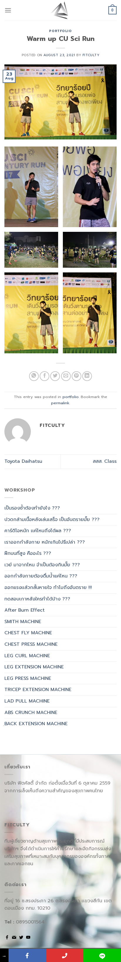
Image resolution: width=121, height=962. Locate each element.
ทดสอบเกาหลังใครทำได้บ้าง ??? (37, 599)
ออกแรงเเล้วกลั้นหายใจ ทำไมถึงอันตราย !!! (48, 587)
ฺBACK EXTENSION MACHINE (36, 723)
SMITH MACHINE (22, 621)
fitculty (91, 55)
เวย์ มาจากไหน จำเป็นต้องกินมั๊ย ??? (42, 564)
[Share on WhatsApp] (34, 376)
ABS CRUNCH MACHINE (30, 712)
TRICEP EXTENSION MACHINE (37, 689)
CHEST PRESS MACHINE (31, 644)
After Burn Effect (24, 610)
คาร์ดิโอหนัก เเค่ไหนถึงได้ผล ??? (37, 530)
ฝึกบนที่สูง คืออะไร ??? (27, 553)
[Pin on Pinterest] (76, 376)
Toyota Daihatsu (23, 461)
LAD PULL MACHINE (27, 701)
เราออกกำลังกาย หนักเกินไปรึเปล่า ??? (44, 542)
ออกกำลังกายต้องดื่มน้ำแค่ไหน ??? (40, 576)
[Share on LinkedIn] (87, 376)
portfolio (60, 31)
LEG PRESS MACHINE (27, 678)
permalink (60, 403)
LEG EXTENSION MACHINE (34, 666)
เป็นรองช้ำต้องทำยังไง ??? (32, 508)
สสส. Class (105, 461)
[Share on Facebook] (44, 376)
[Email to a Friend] (66, 376)
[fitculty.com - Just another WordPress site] (60, 10)
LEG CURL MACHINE (27, 655)
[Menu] (7, 10)
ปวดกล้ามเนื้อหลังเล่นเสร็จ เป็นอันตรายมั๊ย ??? (52, 519)
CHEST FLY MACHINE (28, 632)
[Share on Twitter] (55, 376)
